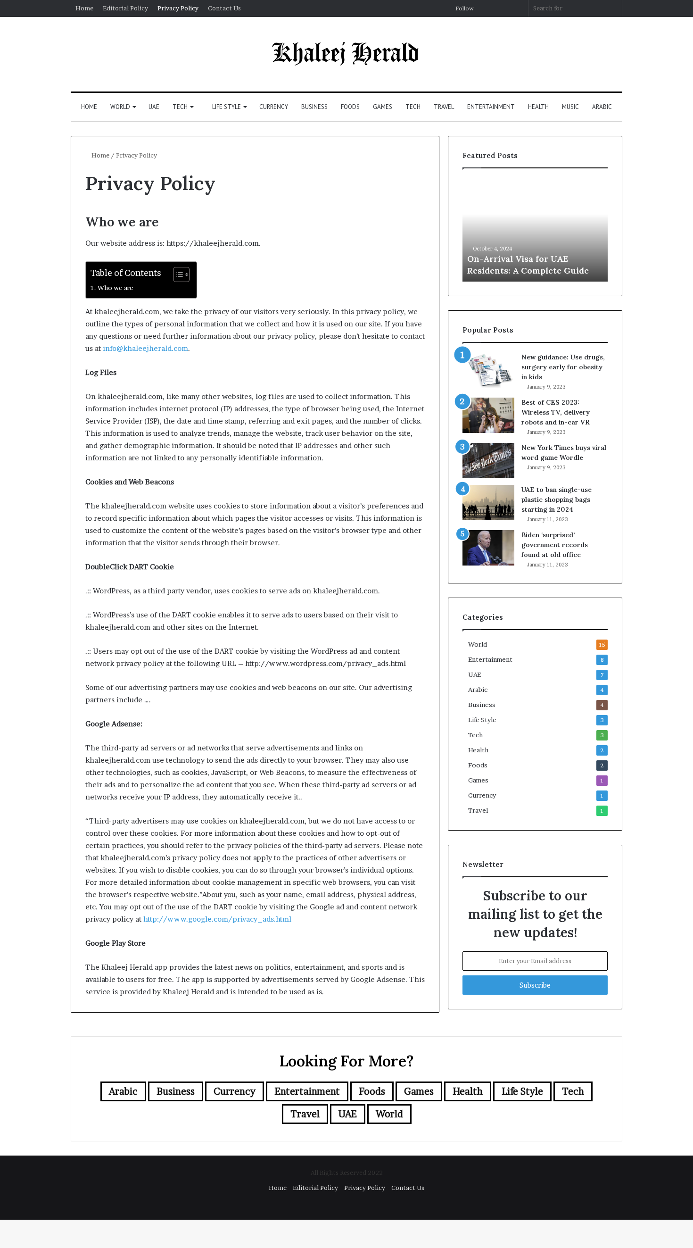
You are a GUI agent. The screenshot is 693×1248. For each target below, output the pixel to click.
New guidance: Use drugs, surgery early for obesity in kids (563, 367)
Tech (180, 107)
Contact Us (224, 8)
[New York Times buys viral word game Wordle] (488, 460)
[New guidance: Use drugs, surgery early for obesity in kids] (488, 370)
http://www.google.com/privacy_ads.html (217, 919)
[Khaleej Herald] (347, 54)
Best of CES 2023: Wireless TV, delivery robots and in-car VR (555, 412)
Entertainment (491, 107)
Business (314, 107)
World (120, 107)
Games (382, 107)
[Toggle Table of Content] (176, 274)
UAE (153, 107)
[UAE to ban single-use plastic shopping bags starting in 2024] (488, 502)
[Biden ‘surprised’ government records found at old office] (488, 548)
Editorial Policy (125, 8)
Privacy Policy (177, 8)
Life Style (226, 107)
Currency (273, 107)
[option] (535, 230)
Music (570, 107)
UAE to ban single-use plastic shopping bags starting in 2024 (556, 499)
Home (84, 8)
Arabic (602, 107)
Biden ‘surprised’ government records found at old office (554, 545)
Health (538, 107)
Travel (444, 107)
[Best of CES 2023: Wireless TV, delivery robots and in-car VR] (488, 415)
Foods (350, 107)
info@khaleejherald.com (145, 348)
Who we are (115, 287)
